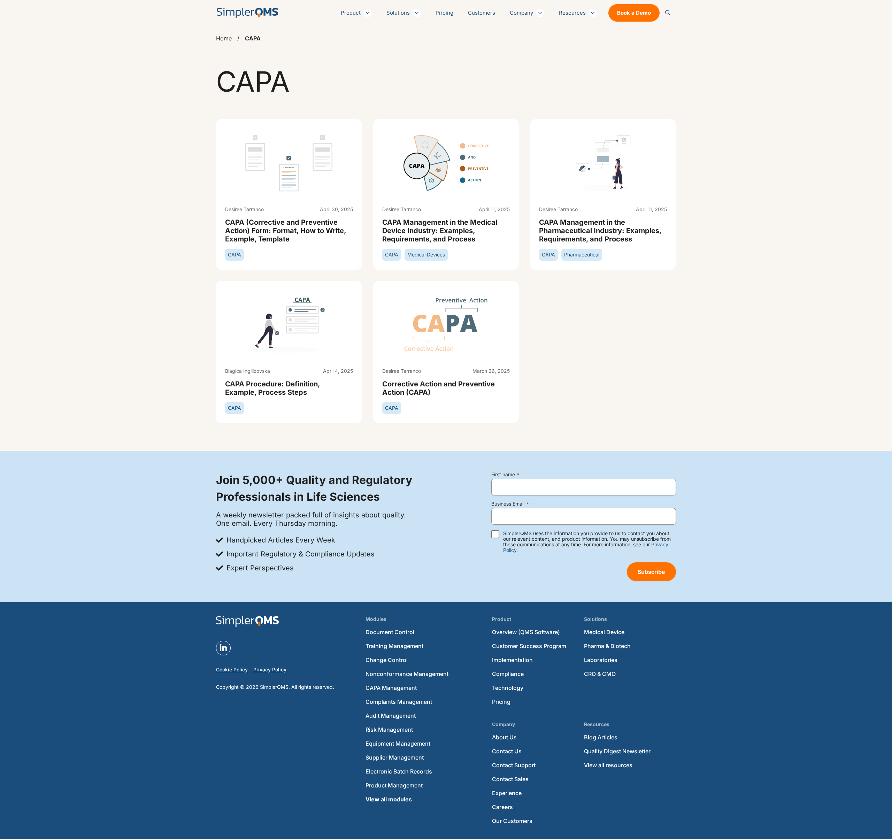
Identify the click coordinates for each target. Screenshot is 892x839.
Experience (507, 793)
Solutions (398, 12)
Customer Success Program (529, 645)
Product (351, 12)
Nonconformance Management (407, 673)
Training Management (394, 645)
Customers (481, 12)
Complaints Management (399, 701)
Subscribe (651, 571)
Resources (572, 12)
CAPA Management (391, 687)
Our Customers (512, 820)
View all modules (389, 799)
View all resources (608, 765)
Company (521, 12)
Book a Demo (634, 12)
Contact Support (514, 765)
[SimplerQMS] (247, 13)
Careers (502, 806)
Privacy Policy (269, 669)
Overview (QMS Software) (526, 632)
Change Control (387, 659)
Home (224, 38)
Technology (507, 687)
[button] (668, 12)
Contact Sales (510, 779)
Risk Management (389, 729)
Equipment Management (398, 743)
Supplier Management (395, 757)
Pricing (444, 12)
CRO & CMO (600, 673)
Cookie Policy (232, 669)
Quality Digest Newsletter (617, 751)
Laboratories (600, 659)
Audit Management (391, 715)
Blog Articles (600, 737)
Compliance (508, 673)
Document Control (390, 632)
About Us (504, 737)
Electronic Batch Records (399, 771)
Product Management (394, 785)
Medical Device (604, 632)
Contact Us (507, 751)
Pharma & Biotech (607, 645)
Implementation (512, 659)
